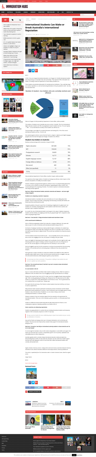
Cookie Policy (22, 1)
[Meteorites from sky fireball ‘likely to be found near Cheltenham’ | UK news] (75, 49)
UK (58, 12)
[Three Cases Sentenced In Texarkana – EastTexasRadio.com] (4, 204)
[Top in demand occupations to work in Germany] (19, 100)
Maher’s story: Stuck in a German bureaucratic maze (86, 96)
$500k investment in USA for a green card (42, 449)
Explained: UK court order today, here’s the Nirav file (86, 56)
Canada (25, 12)
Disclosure (3, 1)
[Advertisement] (41, 397)
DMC (28, 1)
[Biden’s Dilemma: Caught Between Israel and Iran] (4, 177)
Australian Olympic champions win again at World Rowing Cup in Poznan (15, 120)
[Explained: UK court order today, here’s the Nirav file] (75, 57)
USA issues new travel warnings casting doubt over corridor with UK (84, 33)
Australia (10, 12)
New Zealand (51, 12)
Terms (46, 1)
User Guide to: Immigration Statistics (86, 114)
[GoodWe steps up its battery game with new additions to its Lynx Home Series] (4, 147)
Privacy (40, 1)
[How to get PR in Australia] (32, 420)
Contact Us (69, 12)
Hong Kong (41, 12)
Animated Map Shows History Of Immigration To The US (47, 428)
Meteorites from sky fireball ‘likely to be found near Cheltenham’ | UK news (86, 49)
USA (63, 12)
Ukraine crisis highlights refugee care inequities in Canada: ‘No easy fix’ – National (12, 47)
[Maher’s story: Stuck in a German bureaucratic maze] (75, 98)
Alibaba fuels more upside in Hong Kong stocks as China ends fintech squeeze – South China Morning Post (13, 30)
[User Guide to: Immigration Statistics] (75, 116)
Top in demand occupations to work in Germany (86, 82)
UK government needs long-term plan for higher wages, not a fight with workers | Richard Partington (12, 61)
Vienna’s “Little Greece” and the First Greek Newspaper (15, 212)
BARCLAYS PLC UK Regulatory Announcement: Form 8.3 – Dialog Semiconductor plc (86, 41)
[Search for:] (87, 14)
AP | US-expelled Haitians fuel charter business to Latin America (46, 451)
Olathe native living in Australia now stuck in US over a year (14, 129)
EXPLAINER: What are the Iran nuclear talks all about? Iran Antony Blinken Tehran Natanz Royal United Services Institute (86, 106)
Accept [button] (74, 455)
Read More (79, 455)
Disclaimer (34, 1)
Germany (33, 12)
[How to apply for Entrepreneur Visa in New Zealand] (6, 100)
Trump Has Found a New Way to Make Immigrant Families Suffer (63, 428)
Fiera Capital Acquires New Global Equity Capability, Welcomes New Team (15, 155)
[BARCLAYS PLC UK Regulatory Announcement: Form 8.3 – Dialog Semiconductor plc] (75, 41)
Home (2, 12)
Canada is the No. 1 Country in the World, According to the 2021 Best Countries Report (15, 137)
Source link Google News (31, 363)
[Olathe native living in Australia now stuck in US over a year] (4, 129)
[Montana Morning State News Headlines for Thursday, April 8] (4, 196)
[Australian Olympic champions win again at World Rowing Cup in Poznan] (6, 109)
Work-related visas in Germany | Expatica (84, 89)
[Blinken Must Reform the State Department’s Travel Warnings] (12, 109)
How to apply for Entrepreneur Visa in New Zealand (44, 440)
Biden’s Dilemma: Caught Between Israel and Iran (14, 176)
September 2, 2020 (31, 34)
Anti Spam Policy (12, 1)
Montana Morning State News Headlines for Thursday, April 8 (14, 196)
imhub (38, 34)
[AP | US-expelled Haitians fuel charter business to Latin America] (12, 105)
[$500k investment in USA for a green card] (6, 105)
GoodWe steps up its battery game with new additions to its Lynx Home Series (15, 147)
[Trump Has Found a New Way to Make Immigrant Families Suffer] (63, 420)
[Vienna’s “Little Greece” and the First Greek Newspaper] (4, 213)
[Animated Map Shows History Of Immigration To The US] (48, 420)
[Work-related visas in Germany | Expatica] (75, 90)
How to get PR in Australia (30, 427)
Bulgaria (18, 12)
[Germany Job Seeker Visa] (80, 73)
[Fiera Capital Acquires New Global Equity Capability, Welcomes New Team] (4, 155)
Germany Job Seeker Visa (34, 391)
